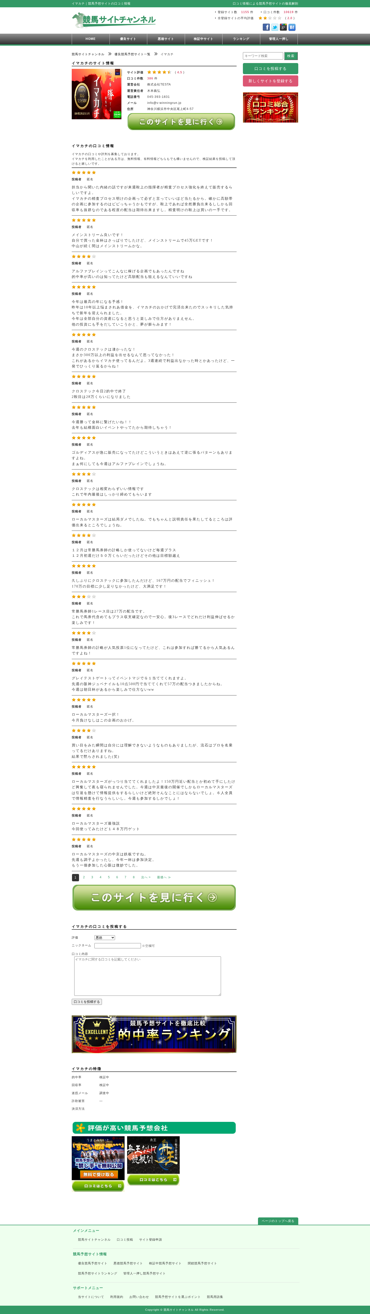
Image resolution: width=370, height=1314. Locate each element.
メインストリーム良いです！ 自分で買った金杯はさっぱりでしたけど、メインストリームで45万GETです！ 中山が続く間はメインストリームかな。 (143, 240)
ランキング (241, 39)
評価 (75, 937)
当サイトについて (91, 1297)
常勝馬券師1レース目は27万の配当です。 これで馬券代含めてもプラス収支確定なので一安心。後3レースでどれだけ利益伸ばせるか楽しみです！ (153, 617)
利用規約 (116, 1297)
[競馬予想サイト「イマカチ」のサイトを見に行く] (181, 128)
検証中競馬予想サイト (165, 1263)
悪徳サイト (166, 39)
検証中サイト (203, 39)
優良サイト (128, 39)
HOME (91, 39)
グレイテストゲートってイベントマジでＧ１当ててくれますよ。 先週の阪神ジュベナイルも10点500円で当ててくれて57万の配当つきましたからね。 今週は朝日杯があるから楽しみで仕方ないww (148, 683)
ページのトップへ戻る (278, 1221)
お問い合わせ (139, 1297)
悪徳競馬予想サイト (128, 1263)
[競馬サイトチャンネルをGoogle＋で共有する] (283, 28)
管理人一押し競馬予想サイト (144, 1273)
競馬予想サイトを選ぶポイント (178, 1297)
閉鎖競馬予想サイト (202, 1263)
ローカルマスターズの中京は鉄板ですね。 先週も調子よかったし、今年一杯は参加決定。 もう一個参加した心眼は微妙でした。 (114, 859)
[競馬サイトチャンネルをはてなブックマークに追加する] (292, 28)
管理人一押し (279, 39)
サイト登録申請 (150, 1239)
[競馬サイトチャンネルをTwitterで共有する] (275, 28)
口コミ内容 (80, 954)
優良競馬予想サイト (92, 1263)
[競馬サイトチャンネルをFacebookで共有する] (266, 28)
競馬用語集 (215, 1297)
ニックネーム (81, 945)
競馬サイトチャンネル (94, 1239)
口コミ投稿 (125, 1239)
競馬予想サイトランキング (97, 1273)
